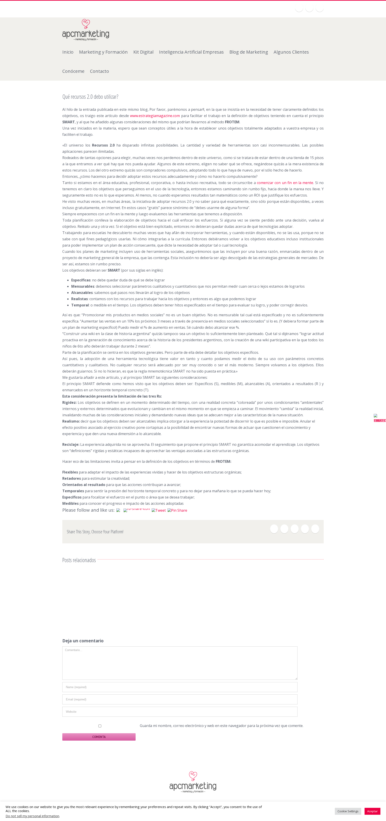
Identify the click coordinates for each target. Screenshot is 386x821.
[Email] (315, 528)
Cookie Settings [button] (348, 811)
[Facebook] (274, 528)
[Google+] (309, 7)
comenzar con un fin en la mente (285, 182)
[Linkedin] (320, 7)
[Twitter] (299, 7)
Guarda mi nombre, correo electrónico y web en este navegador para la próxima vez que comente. (221, 725)
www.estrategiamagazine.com (155, 115)
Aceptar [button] (372, 811)
